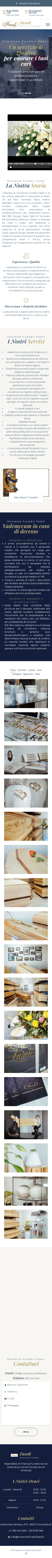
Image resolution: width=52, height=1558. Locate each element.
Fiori (39, 670)
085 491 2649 (12, 15)
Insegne (16, 674)
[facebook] (16, 4)
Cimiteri (21, 670)
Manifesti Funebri (26, 497)
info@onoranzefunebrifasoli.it (27, 1537)
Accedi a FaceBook (29, 3)
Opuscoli (28, 674)
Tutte (12, 670)
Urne (37, 674)
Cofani (31, 670)
